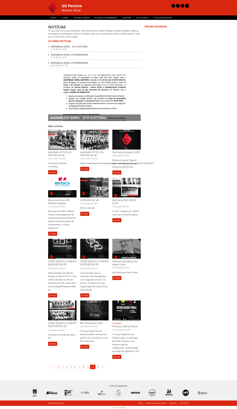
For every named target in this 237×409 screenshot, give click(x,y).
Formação (116, 323)
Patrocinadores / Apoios (156, 403)
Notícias (127, 17)
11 (98, 367)
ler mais (52, 172)
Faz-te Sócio (142, 17)
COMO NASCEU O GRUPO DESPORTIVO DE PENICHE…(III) (62, 264)
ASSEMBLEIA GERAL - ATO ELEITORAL (69, 47)
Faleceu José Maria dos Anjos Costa (125, 263)
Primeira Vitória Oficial (125, 326)
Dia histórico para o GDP (126, 152)
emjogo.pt (122, 407)
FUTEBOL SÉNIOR (81, 17)
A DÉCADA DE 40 (89, 200)
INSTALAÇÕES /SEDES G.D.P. (124, 201)
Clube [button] (64, 17)
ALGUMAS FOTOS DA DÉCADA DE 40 (59, 154)
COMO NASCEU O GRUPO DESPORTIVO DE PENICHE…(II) (94, 264)
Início (53, 17)
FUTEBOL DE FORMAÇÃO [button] (105, 17)
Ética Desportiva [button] (162, 17)
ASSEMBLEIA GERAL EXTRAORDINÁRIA (69, 56)
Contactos (184, 403)
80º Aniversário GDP (91, 323)
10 (93, 367)
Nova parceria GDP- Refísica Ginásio (59, 201)
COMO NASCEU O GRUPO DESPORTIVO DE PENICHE (62, 326)
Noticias (173, 403)
